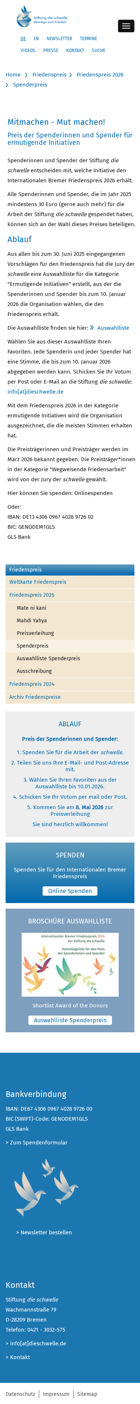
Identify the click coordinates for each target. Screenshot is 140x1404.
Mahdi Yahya (32, 621)
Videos (28, 50)
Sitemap (87, 1394)
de (23, 38)
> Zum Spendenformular (37, 1142)
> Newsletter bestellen (44, 1232)
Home (13, 74)
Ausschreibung (34, 671)
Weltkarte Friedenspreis (37, 582)
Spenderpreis (30, 84)
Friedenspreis (49, 74)
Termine (88, 38)
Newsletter (59, 38)
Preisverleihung (35, 633)
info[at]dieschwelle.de (35, 391)
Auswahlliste (113, 328)
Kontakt (75, 50)
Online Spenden (70, 891)
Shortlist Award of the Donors (70, 1005)
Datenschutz (20, 1394)
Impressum (56, 1394)
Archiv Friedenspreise (35, 697)
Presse (50, 50)
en (36, 38)
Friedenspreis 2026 (100, 74)
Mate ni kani (31, 608)
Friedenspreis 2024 (31, 684)
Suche (98, 50)
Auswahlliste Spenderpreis (48, 658)
